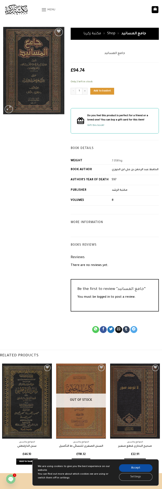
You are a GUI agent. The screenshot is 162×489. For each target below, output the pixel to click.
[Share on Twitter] (110, 329)
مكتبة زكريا (92, 34)
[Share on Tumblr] (126, 329)
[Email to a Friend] (118, 329)
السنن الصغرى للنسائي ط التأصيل (81, 446)
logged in (103, 297)
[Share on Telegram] (133, 329)
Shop (111, 34)
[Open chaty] (10, 479)
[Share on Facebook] (103, 329)
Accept (135, 468)
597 (114, 179)
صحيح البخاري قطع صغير (135, 446)
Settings (135, 476)
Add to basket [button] (27, 461)
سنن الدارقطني (26, 446)
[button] (48, 9)
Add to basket (102, 91)
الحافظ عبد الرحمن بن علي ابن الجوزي (135, 169)
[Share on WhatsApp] (95, 329)
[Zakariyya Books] (20, 9)
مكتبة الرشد (119, 190)
